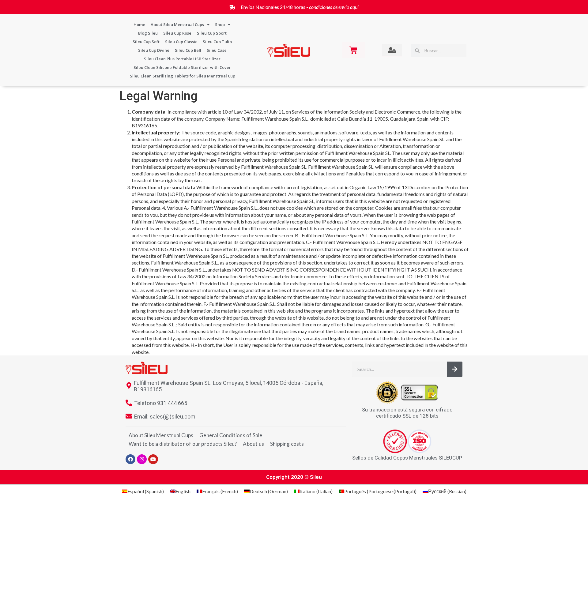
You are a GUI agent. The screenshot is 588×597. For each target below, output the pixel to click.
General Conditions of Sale (230, 435)
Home (139, 24)
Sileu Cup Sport (212, 33)
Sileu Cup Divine (153, 50)
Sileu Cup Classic (181, 41)
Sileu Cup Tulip (217, 41)
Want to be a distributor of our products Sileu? (183, 444)
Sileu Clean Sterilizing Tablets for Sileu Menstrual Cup (182, 76)
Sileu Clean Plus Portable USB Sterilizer (182, 59)
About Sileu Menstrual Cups (177, 24)
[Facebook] (130, 459)
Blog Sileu (148, 33)
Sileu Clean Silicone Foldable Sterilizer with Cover (182, 67)
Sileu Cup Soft (146, 41)
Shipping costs (287, 444)
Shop (220, 24)
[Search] (454, 369)
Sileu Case (217, 50)
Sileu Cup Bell (188, 50)
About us (253, 444)
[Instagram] (142, 459)
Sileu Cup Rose (177, 33)
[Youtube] (153, 459)
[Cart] (353, 50)
